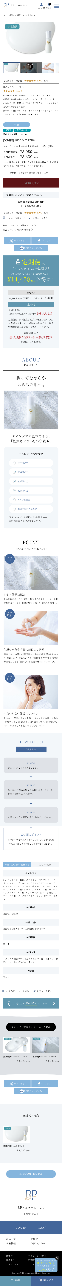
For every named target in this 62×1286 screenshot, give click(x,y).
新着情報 (11, 1243)
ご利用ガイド (12, 1264)
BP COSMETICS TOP (31, 1173)
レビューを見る (14, 218)
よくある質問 (34, 1264)
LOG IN (21, 1228)
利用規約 (10, 1260)
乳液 (11, 15)
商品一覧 (11, 1239)
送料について (27, 225)
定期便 (34, 1239)
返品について (9, 225)
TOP (6, 15)
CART (42, 1228)
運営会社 (10, 1256)
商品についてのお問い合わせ (17, 229)
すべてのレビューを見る (17, 991)
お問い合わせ (38, 1243)
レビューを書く (40, 218)
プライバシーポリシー (38, 1256)
